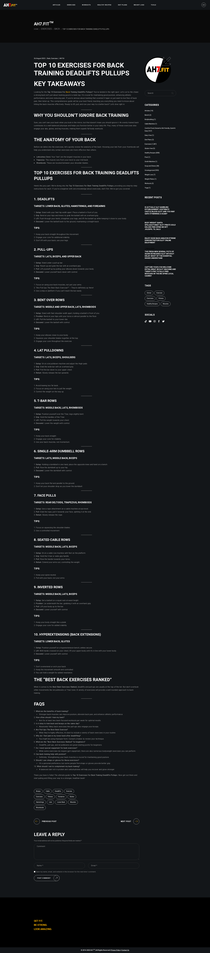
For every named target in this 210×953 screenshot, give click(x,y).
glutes (72, 797)
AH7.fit (62, 58)
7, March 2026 (149, 204)
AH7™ (92, 950)
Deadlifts (58, 791)
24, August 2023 (39, 58)
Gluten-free (149, 148)
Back (57, 29)
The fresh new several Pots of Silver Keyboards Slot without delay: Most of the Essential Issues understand (159, 254)
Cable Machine (150, 124)
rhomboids (40, 807)
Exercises (46, 29)
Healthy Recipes (150, 153)
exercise (69, 791)
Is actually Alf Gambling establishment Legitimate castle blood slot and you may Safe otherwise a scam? (160, 210)
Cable (48, 791)
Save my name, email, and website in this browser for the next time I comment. (66, 872)
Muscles (73, 802)
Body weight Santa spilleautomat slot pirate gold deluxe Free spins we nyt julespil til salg (160, 226)
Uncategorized (150, 170)
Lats (50, 802)
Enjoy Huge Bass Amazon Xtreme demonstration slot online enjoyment (160, 240)
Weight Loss (149, 175)
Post (146, 157)
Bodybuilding (149, 119)
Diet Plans (148, 140)
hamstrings (40, 802)
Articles (147, 111)
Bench (147, 115)
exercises (39, 797)
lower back (61, 802)
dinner (149, 293)
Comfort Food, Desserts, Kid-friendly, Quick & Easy (160, 129)
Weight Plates (149, 179)
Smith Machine (150, 161)
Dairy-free (148, 135)
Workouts (148, 183)
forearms (61, 797)
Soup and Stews (150, 166)
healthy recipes (152, 304)
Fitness (50, 797)
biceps (38, 791)
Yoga (146, 188)
